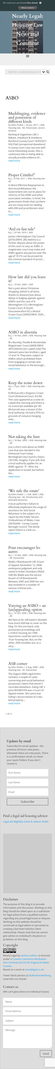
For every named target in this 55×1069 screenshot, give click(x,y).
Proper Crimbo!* (21, 175)
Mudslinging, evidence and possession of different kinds (26, 117)
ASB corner (17, 663)
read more (14, 160)
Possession (31, 127)
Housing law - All (16, 127)
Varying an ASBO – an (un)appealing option (27, 607)
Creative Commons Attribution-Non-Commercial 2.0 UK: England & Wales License (26, 962)
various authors (29, 955)
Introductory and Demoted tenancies (25, 498)
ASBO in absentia (22, 332)
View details (32, 3)
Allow (27, 8)
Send (46, 1053)
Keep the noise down (25, 382)
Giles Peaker (17, 124)
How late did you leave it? (27, 279)
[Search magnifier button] (48, 72)
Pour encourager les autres (24, 549)
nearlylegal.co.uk (34, 969)
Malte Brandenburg (40, 975)
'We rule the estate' (23, 490)
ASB (42, 124)
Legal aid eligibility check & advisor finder (26, 821)
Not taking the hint (24, 436)
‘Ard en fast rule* (21, 229)
